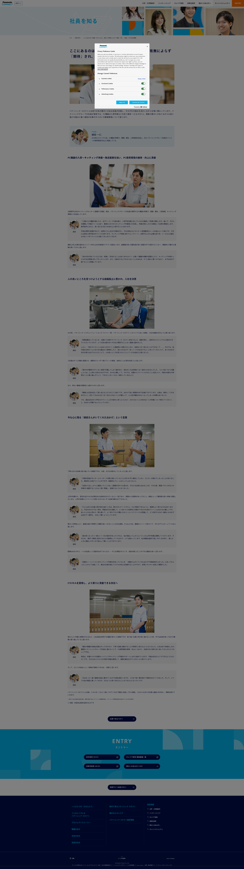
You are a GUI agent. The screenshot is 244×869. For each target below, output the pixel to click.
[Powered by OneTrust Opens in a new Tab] (141, 107)
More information (103, 69)
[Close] (147, 46)
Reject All (122, 102)
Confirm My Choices (138, 102)
